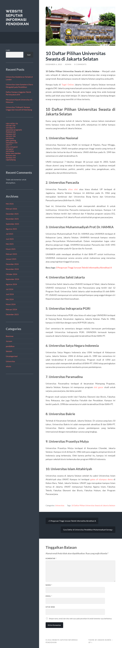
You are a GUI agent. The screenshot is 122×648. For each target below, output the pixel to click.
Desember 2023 (12, 314)
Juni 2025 (10, 239)
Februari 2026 (11, 209)
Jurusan (9, 341)
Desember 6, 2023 (54, 64)
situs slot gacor (12, 147)
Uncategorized (11, 356)
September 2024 (12, 279)
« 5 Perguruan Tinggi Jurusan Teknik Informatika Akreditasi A (72, 521)
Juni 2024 (10, 294)
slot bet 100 (10, 125)
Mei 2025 (10, 244)
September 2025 (12, 224)
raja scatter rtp (12, 123)
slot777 (9, 145)
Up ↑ (90, 642)
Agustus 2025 (11, 229)
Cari (8, 50)
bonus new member (13, 153)
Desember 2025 (12, 214)
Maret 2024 (10, 304)
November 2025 (12, 219)
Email (49, 596)
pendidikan (10, 346)
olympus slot (11, 134)
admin (68, 64)
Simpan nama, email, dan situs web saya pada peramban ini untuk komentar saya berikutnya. (80, 619)
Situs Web (50, 607)
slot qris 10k (11, 136)
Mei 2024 (10, 299)
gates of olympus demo (101, 479)
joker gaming (11, 140)
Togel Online (68, 84)
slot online (10, 151)
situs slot (73, 189)
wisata (8, 366)
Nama (49, 585)
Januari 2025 (11, 259)
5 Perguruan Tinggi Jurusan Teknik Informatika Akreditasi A (84, 267)
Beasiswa (9, 336)
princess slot (11, 155)
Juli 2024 (9, 289)
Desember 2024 (12, 264)
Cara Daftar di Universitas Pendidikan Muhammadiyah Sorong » (88, 530)
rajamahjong (11, 160)
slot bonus (10, 138)
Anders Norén (104, 640)
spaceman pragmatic (14, 130)
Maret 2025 (10, 249)
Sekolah (9, 351)
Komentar (51, 558)
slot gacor (10, 149)
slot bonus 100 (11, 142)
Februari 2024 (11, 309)
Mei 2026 (10, 204)
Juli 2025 (9, 234)
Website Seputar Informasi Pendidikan (17, 17)
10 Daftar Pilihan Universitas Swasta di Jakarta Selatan (93, 505)
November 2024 (12, 269)
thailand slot (11, 132)
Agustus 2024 (11, 284)
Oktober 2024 (11, 274)
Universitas (10, 361)
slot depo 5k (10, 128)
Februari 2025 (11, 254)
